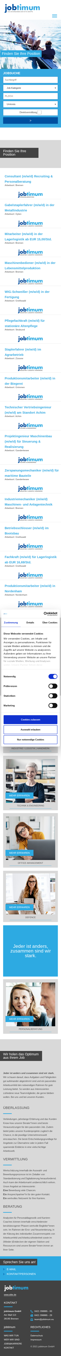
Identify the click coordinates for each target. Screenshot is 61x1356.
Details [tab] (30, 622)
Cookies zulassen (30, 719)
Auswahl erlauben (30, 729)
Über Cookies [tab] (49, 622)
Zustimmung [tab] (11, 622)
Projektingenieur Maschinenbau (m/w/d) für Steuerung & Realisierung (28, 441)
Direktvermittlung (28, 112)
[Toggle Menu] (54, 15)
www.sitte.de (10, 1294)
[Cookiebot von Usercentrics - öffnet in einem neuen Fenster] (43, 614)
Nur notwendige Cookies (30, 739)
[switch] (52, 686)
